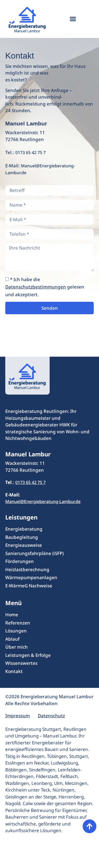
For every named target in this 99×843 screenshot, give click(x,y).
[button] (73, 19)
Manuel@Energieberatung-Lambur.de (43, 501)
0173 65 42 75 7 (30, 152)
